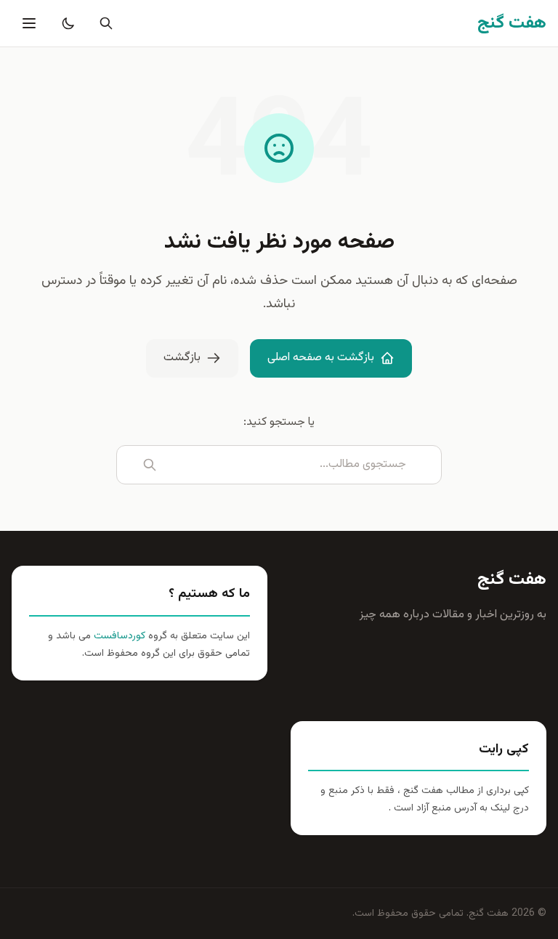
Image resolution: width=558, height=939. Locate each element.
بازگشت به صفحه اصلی (320, 358)
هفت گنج (511, 579)
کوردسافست (118, 636)
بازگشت (182, 358)
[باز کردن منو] (28, 23)
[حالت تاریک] (65, 23)
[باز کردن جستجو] (103, 23)
